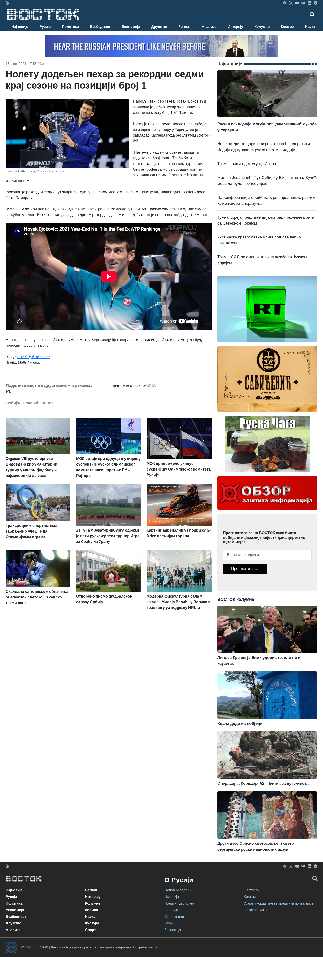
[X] (291, 2)
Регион (184, 27)
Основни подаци (177, 890)
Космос (287, 27)
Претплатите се (245, 569)
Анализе (209, 27)
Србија (12, 403)
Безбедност (100, 27)
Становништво (176, 916)
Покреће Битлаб (257, 910)
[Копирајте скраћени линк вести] (56, 391)
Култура (92, 923)
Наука (310, 27)
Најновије (19, 27)
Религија (171, 910)
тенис (47, 403)
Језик (168, 923)
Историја (171, 897)
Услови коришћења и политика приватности (279, 903)
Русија (45, 27)
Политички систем (179, 903)
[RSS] (7, 2)
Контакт (250, 897)
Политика (70, 27)
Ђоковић (30, 403)
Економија (131, 27)
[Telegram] (315, 2)
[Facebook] (285, 2)
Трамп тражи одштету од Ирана (246, 163)
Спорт (44, 63)
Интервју (235, 27)
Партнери (251, 890)
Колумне (262, 27)
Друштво (159, 27)
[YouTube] (297, 2)
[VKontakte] (303, 2)
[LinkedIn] (309, 2)
